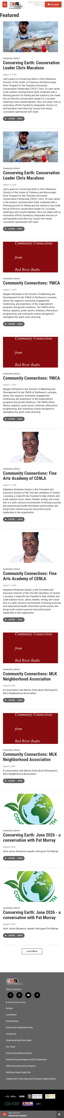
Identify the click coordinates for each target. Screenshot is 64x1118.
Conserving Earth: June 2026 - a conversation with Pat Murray (32, 837)
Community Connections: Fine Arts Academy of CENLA (30, 476)
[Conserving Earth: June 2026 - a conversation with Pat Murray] (30, 809)
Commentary (12, 1021)
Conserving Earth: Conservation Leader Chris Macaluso (31, 65)
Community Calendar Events (19, 1027)
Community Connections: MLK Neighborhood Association (30, 676)
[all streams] (60, 1114)
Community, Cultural (11, 58)
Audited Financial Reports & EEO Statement (26, 1060)
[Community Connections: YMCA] (30, 257)
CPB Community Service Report (21, 1066)
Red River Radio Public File (18, 1072)
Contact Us (11, 1034)
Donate (54, 4)
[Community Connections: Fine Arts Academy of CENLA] (30, 447)
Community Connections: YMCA (31, 283)
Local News (11, 1015)
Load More (32, 951)
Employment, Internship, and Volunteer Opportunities (31, 1079)
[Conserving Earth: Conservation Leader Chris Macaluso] (30, 36)
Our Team (10, 1047)
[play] (4, 1114)
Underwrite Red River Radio (19, 1040)
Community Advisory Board (19, 1053)
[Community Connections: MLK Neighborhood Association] (30, 648)
